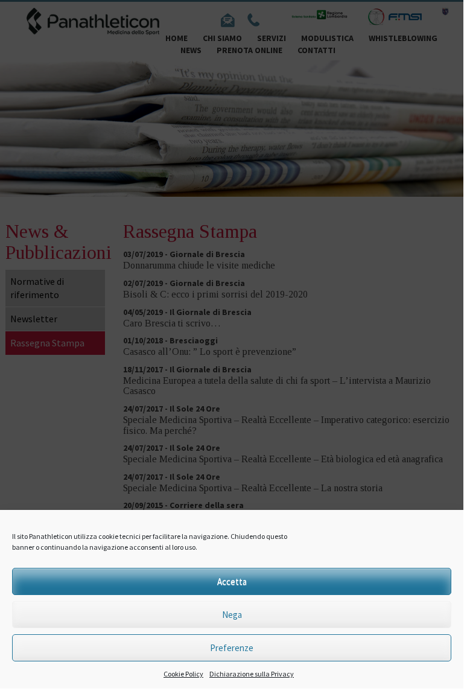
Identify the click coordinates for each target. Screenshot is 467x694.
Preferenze (231, 648)
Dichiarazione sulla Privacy (251, 673)
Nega (232, 614)
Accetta (232, 581)
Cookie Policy (183, 673)
